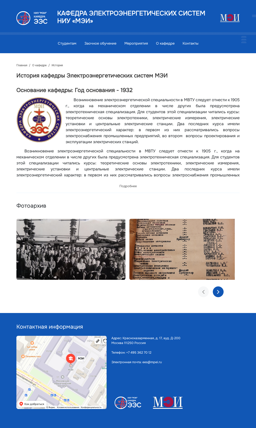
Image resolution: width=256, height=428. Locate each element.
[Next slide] (218, 291)
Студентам (67, 43)
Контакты (190, 43)
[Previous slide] (203, 291)
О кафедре (165, 43)
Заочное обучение (100, 43)
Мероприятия (136, 43)
